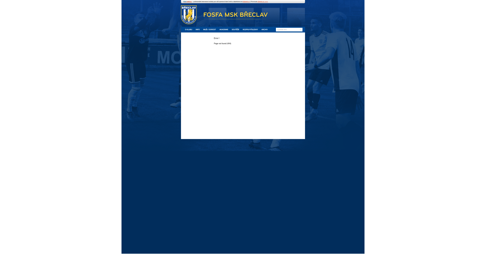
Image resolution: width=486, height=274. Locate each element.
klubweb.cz (246, 1)
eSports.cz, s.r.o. (262, 1)
